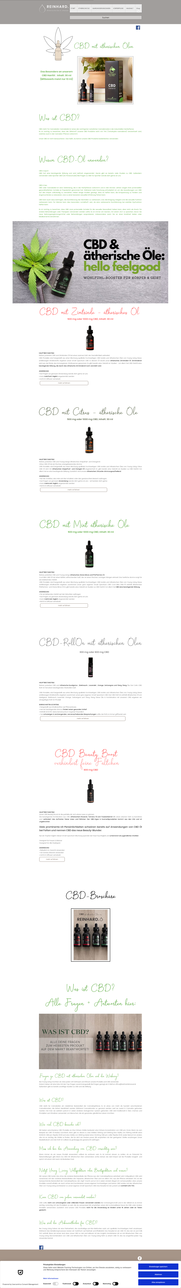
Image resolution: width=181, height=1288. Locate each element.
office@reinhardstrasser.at (125, 1084)
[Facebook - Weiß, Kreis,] (140, 1258)
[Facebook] (138, 28)
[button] (138, 11)
